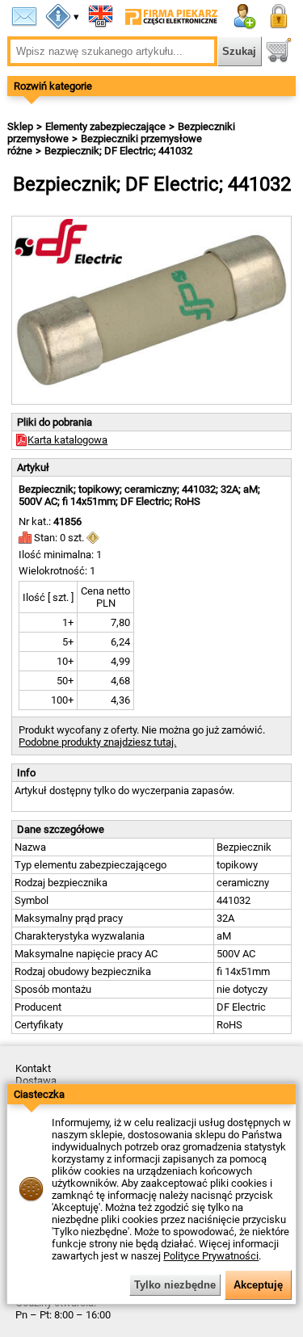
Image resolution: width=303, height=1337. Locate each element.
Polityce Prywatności (211, 1256)
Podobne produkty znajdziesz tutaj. (97, 742)
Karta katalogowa (67, 440)
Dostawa (36, 1080)
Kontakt (33, 1068)
